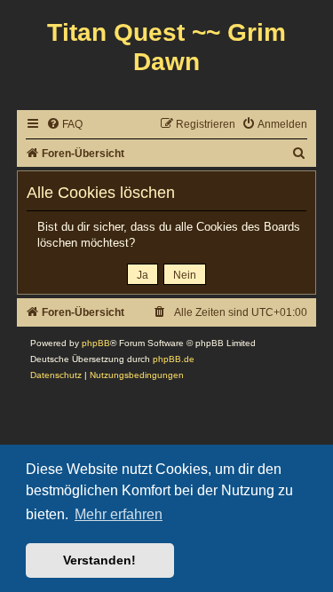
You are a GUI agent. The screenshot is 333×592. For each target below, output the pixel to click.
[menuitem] (64, 125)
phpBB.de (173, 359)
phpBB (96, 343)
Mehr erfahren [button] (119, 514)
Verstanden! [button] (99, 560)
